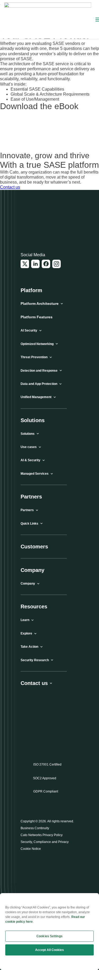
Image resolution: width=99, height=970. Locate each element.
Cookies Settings (49, 936)
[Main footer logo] (46, 223)
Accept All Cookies (49, 950)
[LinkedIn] (35, 264)
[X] (25, 264)
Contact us (10, 187)
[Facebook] (46, 264)
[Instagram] (56, 264)
